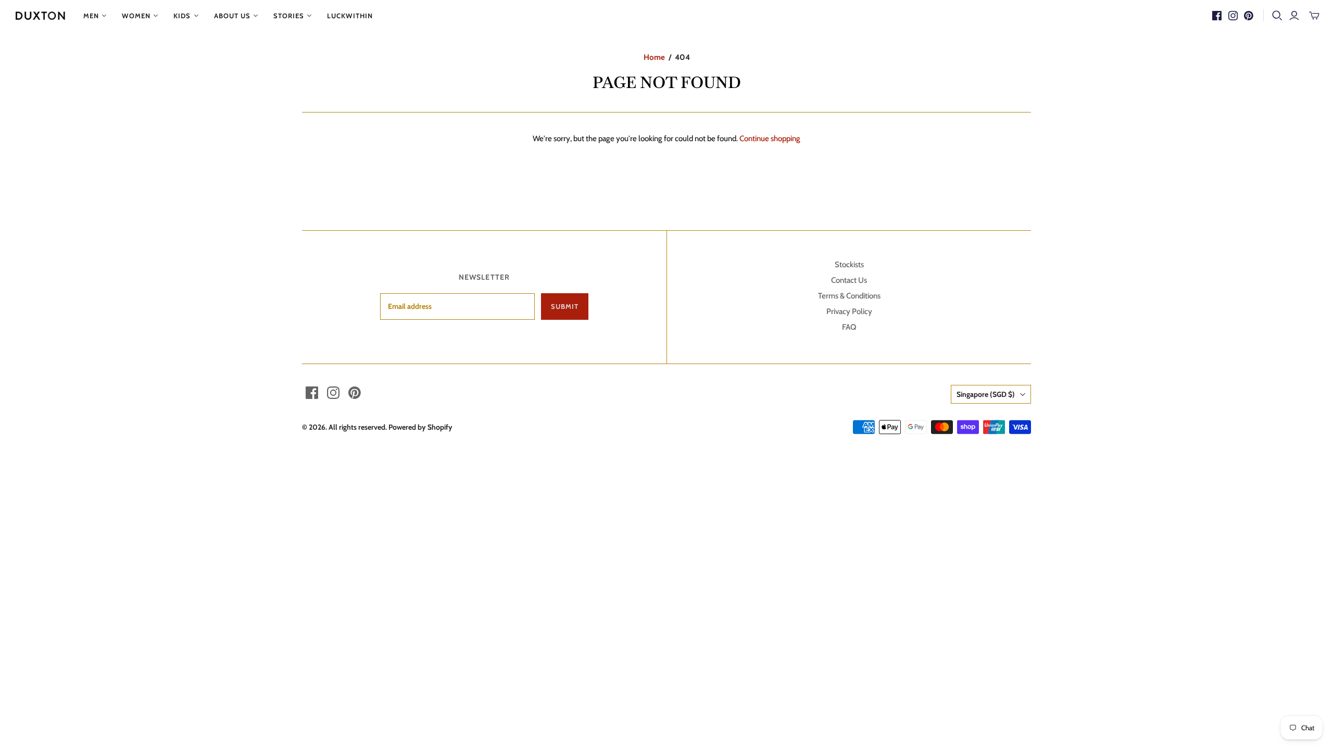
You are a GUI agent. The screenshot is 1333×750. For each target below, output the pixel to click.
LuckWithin (350, 15)
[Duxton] (40, 15)
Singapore (986, 394)
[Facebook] (1217, 15)
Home (654, 57)
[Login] (1294, 15)
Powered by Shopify (420, 427)
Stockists (849, 264)
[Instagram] (1233, 15)
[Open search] (1277, 15)
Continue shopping (769, 138)
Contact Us (849, 280)
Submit (565, 306)
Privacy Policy (849, 311)
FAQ (849, 327)
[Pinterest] (1248, 15)
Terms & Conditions (849, 296)
